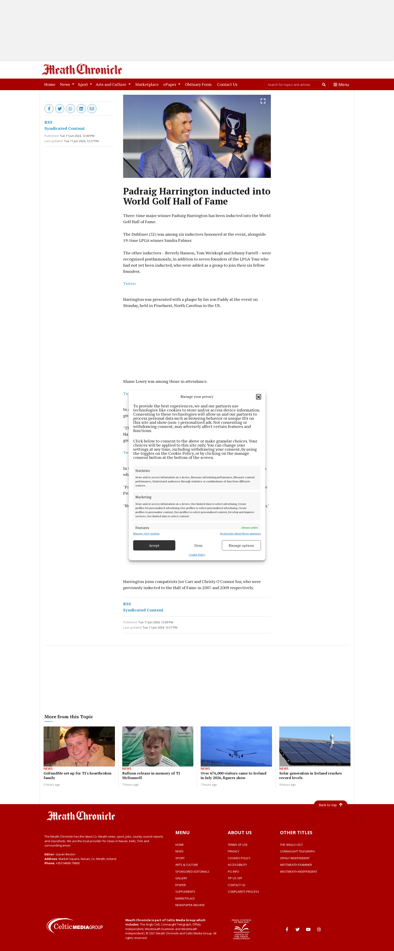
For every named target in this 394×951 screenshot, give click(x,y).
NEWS (179, 851)
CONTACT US (236, 885)
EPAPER (180, 885)
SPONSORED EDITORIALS (192, 871)
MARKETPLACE (185, 898)
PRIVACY (233, 851)
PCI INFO (233, 871)
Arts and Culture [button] (111, 84)
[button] (258, 396)
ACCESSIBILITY (237, 865)
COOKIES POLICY (239, 858)
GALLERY (181, 878)
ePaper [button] (170, 84)
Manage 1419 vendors (146, 533)
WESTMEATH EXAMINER (296, 865)
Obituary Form (199, 84)
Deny (198, 545)
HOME (179, 845)
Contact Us (228, 84)
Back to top (328, 805)
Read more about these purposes (240, 533)
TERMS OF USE (238, 845)
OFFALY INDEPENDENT (295, 858)
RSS (48, 122)
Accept (154, 545)
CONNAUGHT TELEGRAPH (297, 851)
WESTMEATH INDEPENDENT (298, 871)
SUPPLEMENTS (185, 892)
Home (50, 84)
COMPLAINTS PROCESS (243, 892)
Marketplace (148, 84)
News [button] (65, 84)
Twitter (129, 283)
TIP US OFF (235, 878)
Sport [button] (83, 84)
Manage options (241, 545)
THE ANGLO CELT (291, 845)
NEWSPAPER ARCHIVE (190, 905)
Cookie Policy (197, 555)
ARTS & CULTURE (186, 865)
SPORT (180, 858)
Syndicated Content (64, 128)
